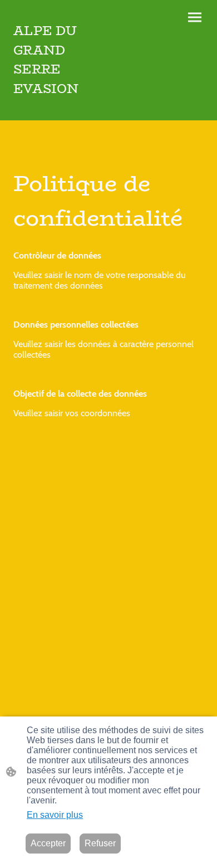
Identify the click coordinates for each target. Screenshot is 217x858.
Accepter (48, 843)
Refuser (100, 843)
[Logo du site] (58, 106)
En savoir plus (55, 815)
